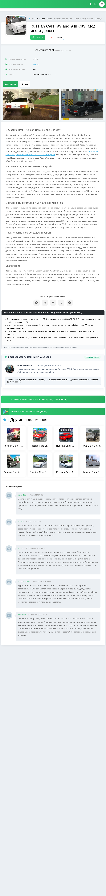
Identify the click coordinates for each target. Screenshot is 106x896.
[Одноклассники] (53, 303)
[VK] (45, 303)
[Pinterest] (70, 303)
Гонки (36, 64)
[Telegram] (36, 303)
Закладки (57, 37)
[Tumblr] (61, 303)
